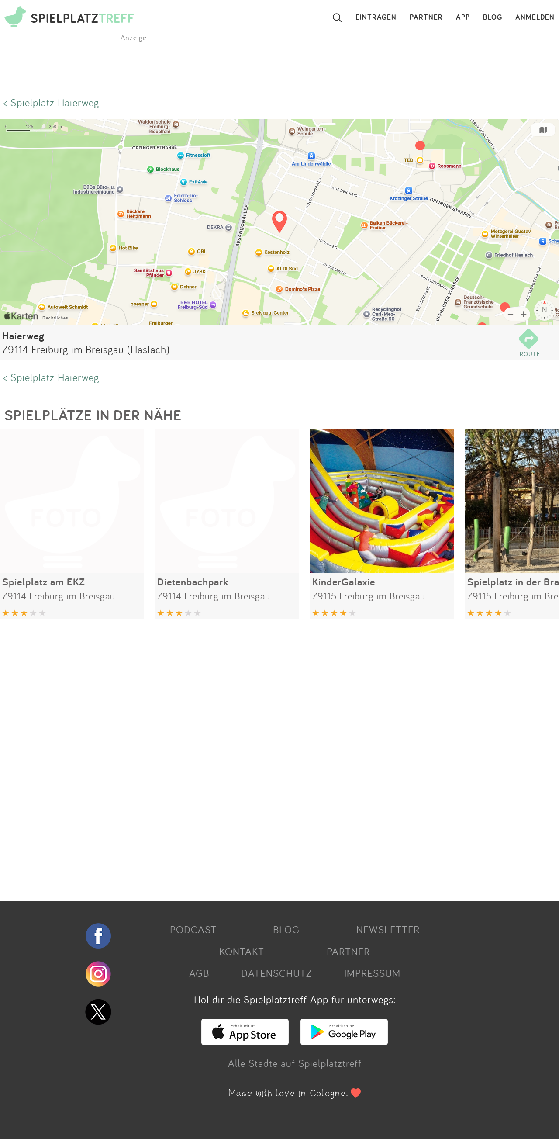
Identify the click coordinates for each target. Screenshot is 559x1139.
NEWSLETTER (388, 929)
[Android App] (344, 1041)
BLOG (492, 17)
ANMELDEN (535, 17)
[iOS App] (245, 1041)
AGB (199, 973)
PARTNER (426, 17)
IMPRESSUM (372, 973)
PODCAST (193, 929)
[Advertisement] (262, 757)
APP (463, 17)
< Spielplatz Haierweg (51, 102)
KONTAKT (241, 951)
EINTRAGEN (376, 17)
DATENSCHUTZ (276, 973)
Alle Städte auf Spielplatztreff (295, 1063)
